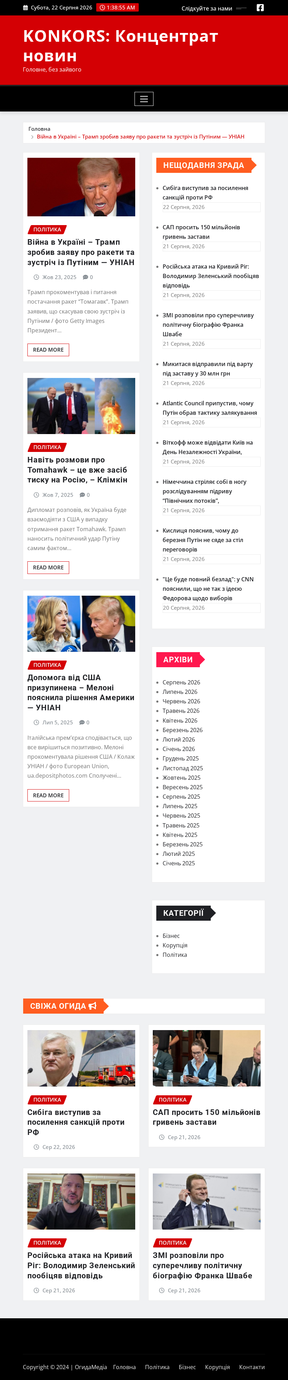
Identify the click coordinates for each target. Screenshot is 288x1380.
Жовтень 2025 (182, 778)
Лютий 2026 (179, 739)
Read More (48, 349)
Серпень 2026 (181, 682)
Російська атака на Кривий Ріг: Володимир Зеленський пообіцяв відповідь (211, 276)
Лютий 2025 (179, 854)
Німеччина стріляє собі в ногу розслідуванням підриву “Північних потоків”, (205, 491)
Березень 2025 (183, 844)
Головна (39, 128)
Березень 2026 (183, 730)
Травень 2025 (181, 825)
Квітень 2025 (180, 835)
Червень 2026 (181, 701)
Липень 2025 (180, 806)
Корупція (175, 945)
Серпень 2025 (181, 796)
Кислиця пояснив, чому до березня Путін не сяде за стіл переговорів (203, 540)
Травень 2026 (181, 711)
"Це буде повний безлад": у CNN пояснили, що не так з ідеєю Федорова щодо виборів (208, 588)
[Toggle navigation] (144, 99)
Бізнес (171, 936)
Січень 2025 (179, 863)
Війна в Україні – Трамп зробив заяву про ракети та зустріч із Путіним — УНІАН (140, 136)
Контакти (252, 1367)
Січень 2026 (179, 749)
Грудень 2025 (181, 758)
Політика (175, 955)
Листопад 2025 (183, 768)
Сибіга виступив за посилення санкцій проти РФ (76, 1122)
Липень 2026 (180, 692)
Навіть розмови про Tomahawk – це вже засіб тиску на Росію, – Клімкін (77, 469)
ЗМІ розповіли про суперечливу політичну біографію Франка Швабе (208, 324)
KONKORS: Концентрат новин (120, 45)
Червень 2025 (181, 815)
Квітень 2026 (180, 720)
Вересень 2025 (183, 787)
